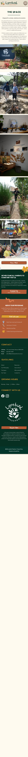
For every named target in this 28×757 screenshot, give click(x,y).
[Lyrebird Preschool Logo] (9, 3)
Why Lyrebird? (18, 370)
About (2, 365)
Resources (17, 365)
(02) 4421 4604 (9, 351)
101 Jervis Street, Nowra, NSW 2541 (14, 349)
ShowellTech (16, 451)
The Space (3, 370)
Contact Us (17, 373)
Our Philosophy (5, 367)
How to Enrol (18, 367)
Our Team (3, 373)
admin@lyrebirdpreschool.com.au (14, 353)
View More (14, 263)
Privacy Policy (20, 449)
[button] (25, 3)
